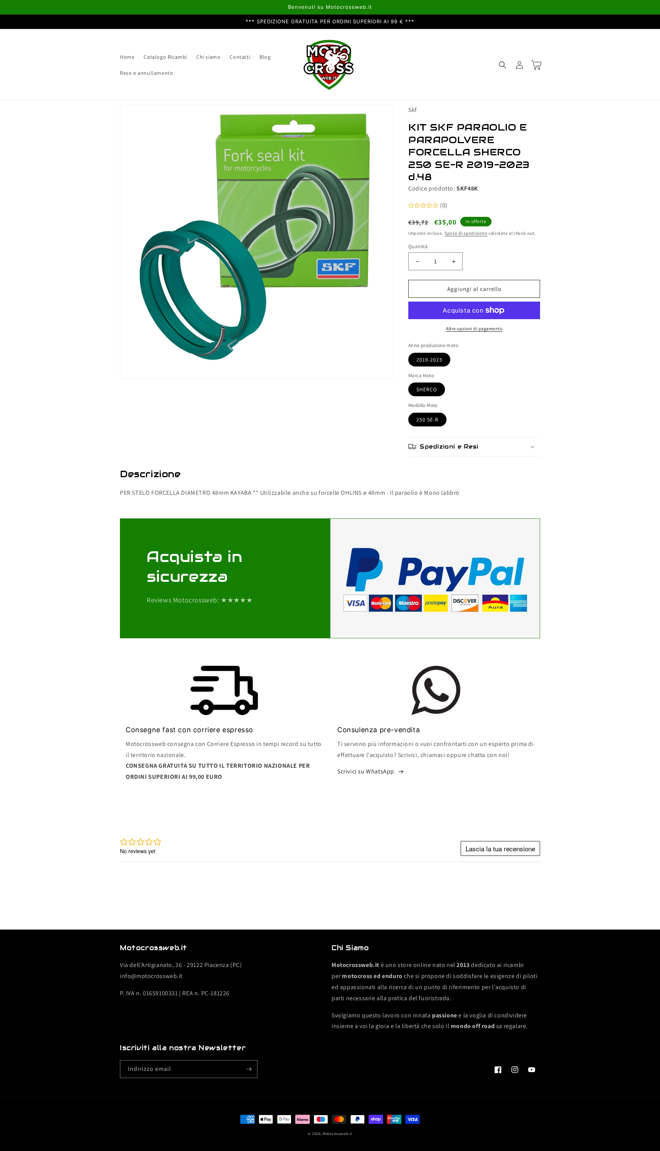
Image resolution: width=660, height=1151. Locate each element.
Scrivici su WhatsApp (365, 771)
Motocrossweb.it (337, 1133)
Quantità (418, 246)
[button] (502, 65)
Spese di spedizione (466, 233)
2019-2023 (429, 359)
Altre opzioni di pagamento (474, 328)
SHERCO (426, 389)
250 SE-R (427, 419)
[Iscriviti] (248, 1069)
